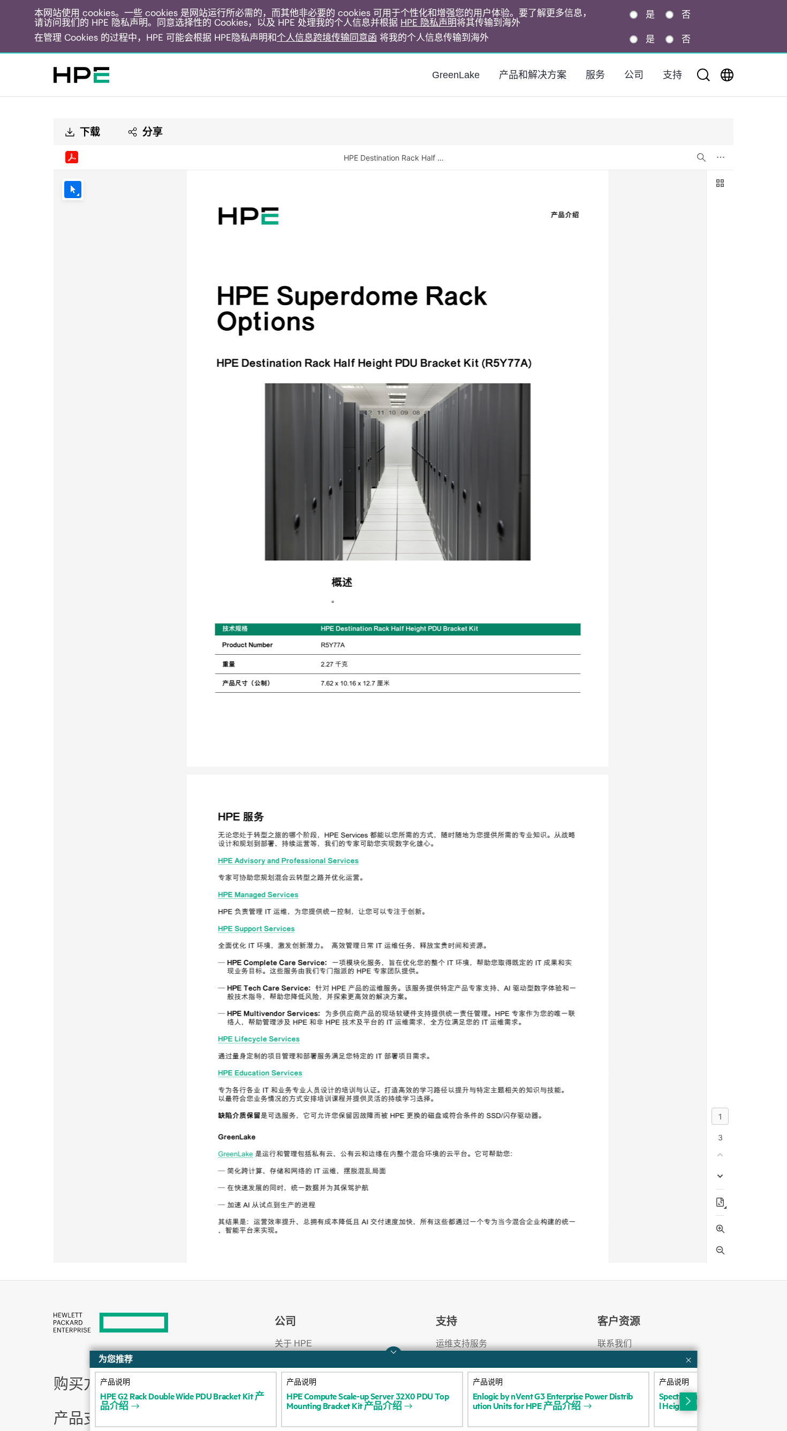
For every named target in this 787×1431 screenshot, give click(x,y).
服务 (595, 75)
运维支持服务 (461, 1343)
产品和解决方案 (532, 75)
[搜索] (703, 75)
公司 (634, 75)
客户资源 (618, 1321)
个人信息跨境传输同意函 (327, 37)
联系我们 (614, 1343)
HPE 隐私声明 (428, 22)
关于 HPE (293, 1343)
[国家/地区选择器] (727, 75)
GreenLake (456, 75)
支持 (672, 75)
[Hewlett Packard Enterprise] (81, 75)
